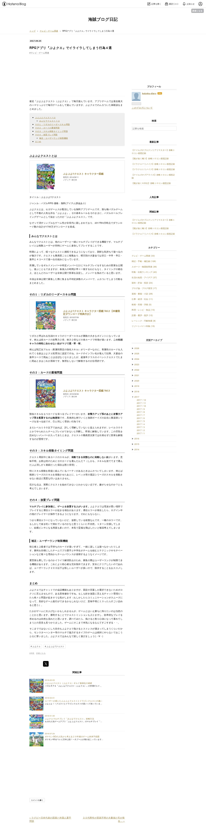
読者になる (197, 11)
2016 (136, 438)
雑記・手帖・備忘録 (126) (144, 261)
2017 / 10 (141, 405)
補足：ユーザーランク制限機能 (53, 138)
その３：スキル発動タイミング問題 (51, 131)
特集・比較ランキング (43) (144, 271)
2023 (136, 364)
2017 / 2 (141, 430)
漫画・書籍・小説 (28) (142, 293)
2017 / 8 (141, 411)
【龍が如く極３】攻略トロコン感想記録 (150, 158)
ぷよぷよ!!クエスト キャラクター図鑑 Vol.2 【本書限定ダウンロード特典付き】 (91, 312)
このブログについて (142, 107)
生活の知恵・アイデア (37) (144, 277)
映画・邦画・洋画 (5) (142, 304)
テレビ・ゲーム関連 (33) (143, 255)
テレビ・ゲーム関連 (40, 52)
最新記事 (154, 141)
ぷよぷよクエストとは (45, 117)
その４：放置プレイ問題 (46, 134)
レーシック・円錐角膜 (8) (144, 320)
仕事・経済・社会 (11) (142, 298)
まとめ (38, 141)
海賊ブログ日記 (103, 19)
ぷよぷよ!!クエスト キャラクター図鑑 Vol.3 (86, 390)
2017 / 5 (141, 421)
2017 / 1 (141, 433)
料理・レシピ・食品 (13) (143, 309)
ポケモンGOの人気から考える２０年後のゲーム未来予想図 (72, 736)
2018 (136, 391)
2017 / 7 (141, 414)
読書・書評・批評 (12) (142, 315)
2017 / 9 (141, 408)
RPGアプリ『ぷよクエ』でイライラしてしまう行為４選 (70, 47)
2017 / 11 (141, 402)
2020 (136, 380)
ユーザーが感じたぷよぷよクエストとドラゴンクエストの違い (73, 700)
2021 (136, 375)
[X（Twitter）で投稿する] (46, 664)
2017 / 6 (141, 418)
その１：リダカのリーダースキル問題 (52, 124)
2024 (136, 358)
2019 (136, 385)
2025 (136, 353)
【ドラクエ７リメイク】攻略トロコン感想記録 (153, 163)
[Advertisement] (77, 73)
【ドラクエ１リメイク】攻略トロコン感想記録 (153, 169)
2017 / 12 (141, 399)
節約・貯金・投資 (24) (142, 282)
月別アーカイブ (154, 340)
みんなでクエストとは (49, 120)
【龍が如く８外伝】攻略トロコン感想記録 (151, 183)
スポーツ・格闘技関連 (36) (144, 266)
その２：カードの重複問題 (47, 127)
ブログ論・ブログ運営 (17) (144, 288)
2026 (136, 348)
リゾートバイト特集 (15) (143, 325)
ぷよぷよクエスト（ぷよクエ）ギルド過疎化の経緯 (68, 682)
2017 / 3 (141, 427)
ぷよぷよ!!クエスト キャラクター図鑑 (83, 173)
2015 (136, 443)
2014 (136, 449)
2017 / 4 (141, 424)
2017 (136, 396)
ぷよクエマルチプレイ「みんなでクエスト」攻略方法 (69, 718)
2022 (136, 369)
